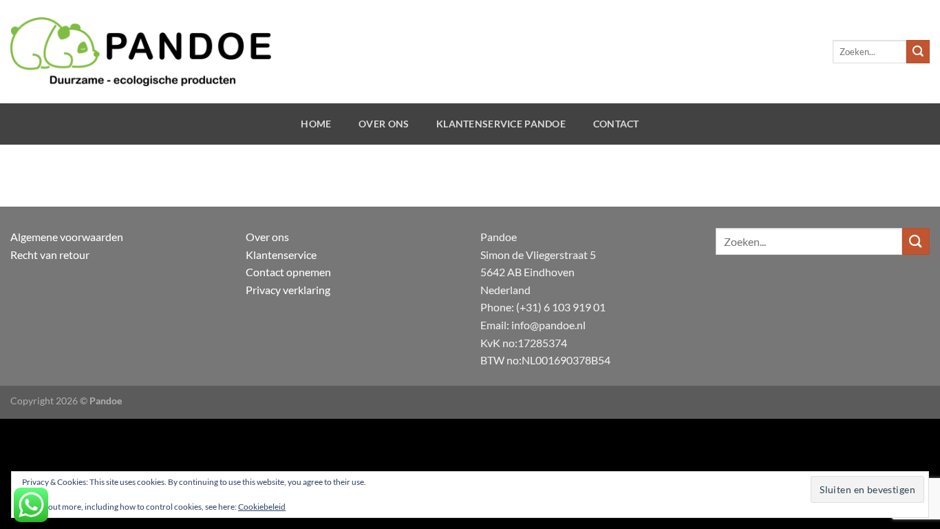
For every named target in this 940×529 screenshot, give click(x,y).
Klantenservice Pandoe (501, 123)
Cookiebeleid (262, 506)
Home (316, 123)
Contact (616, 123)
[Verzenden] (918, 51)
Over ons (384, 123)
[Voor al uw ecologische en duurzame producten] (140, 51)
